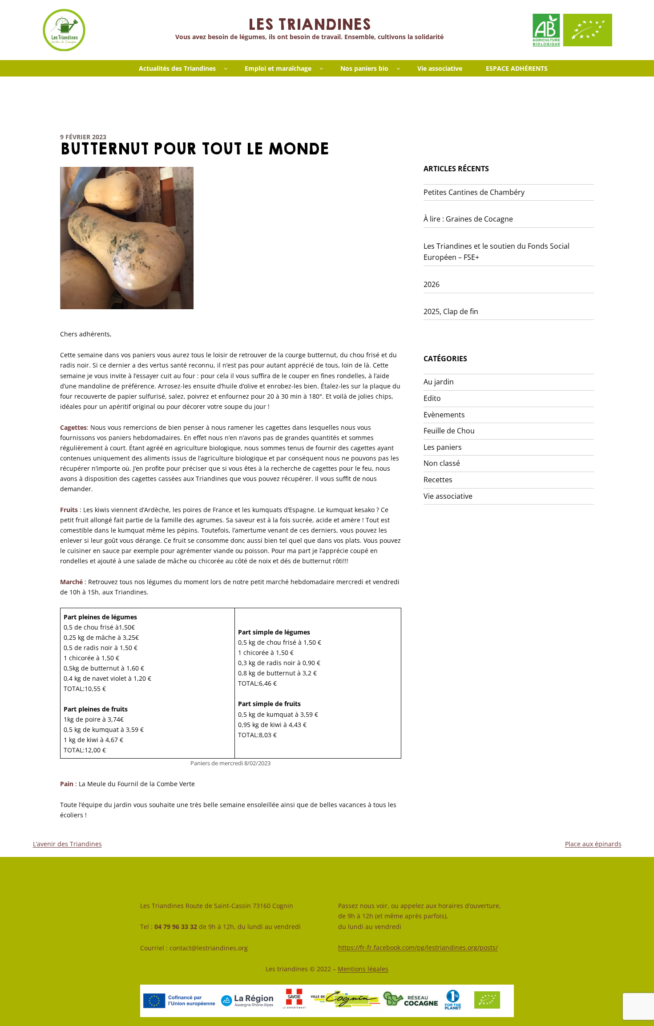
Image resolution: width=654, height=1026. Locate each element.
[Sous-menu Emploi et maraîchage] (321, 68)
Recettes (438, 480)
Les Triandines (309, 25)
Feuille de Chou (449, 431)
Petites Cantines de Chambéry (474, 192)
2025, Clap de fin (451, 311)
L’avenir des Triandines (67, 844)
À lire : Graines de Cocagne (468, 219)
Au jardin (439, 382)
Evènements (444, 415)
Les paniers (443, 447)
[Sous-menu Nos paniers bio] (398, 68)
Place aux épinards (593, 844)
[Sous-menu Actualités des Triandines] (226, 68)
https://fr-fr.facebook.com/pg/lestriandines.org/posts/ (418, 947)
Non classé (442, 463)
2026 (432, 284)
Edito (432, 398)
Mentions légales (363, 969)
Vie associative (448, 496)
